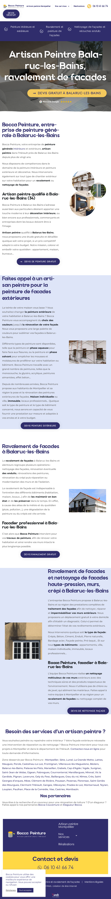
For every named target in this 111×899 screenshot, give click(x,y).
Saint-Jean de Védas (14, 772)
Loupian (7, 789)
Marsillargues (76, 772)
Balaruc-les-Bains (12, 768)
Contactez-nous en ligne (85, 749)
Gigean (31, 772)
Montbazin (72, 789)
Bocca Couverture (49, 804)
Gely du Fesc (42, 776)
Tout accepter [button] (25, 890)
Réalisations (79, 6)
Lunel (69, 759)
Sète (62, 759)
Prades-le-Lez (75, 785)
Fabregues (43, 772)
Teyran (104, 785)
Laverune (28, 776)
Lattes (98, 759)
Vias (51, 789)
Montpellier (52, 759)
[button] (11, 14)
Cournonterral (59, 772)
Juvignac (95, 768)
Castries (60, 789)
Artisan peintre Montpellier (38, 6)
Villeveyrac (59, 785)
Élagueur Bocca (72, 804)
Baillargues (57, 776)
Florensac (83, 780)
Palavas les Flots (33, 768)
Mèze (27, 780)
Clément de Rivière (43, 780)
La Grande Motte (84, 759)
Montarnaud (91, 785)
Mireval (89, 772)
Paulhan (18, 789)
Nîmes (83, 776)
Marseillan (50, 768)
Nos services (61, 6)
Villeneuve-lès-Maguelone (74, 764)
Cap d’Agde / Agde (78, 768)
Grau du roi (71, 776)
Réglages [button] (11, 890)
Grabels (61, 768)
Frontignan (50, 764)
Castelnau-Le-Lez (32, 764)
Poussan (60, 780)
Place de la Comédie (36, 789)
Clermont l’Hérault (31, 785)
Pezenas (71, 780)
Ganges (47, 785)
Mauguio (7, 764)
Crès (91, 776)
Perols (17, 764)
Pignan (17, 776)
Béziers (94, 764)
